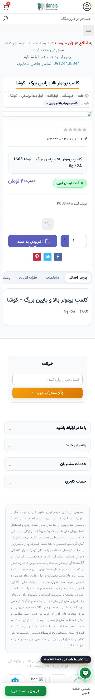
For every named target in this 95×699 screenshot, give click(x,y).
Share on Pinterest (37, 257)
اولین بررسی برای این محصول (67, 138)
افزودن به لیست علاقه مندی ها (48, 224)
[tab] (78, 278)
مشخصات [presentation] (53, 277)
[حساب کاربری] (87, 6)
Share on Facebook (58, 257)
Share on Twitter (47, 257)
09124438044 (67, 63)
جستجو (5, 18)
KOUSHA (63, 203)
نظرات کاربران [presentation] (28, 277)
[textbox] (53, 18)
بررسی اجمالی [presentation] (78, 277)
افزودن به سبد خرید (26, 691)
